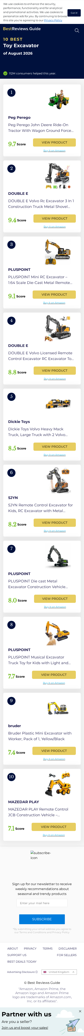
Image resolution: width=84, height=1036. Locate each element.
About (12, 948)
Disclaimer (68, 948)
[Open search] (77, 30)
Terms (48, 948)
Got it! (74, 12)
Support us (17, 955)
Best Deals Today (21, 961)
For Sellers (67, 955)
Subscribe (42, 919)
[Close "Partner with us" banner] (80, 1011)
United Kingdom (59, 971)
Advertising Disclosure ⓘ (22, 971)
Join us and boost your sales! (25, 1028)
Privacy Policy (53, 20)
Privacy (30, 948)
